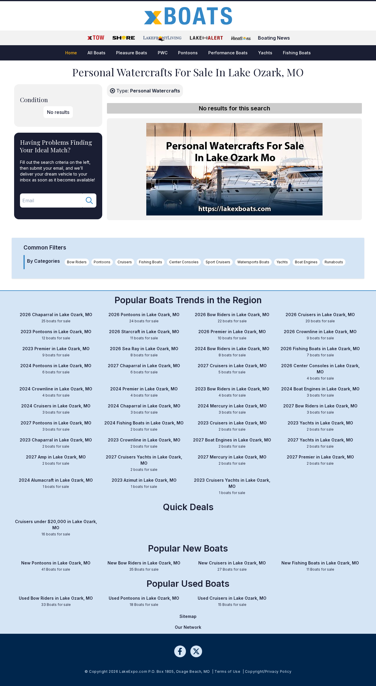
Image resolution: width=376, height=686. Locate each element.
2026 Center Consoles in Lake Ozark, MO (320, 371)
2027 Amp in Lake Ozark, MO (56, 460)
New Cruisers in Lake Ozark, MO (232, 566)
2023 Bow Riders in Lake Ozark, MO (232, 391)
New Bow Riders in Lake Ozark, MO (144, 566)
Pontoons (102, 262)
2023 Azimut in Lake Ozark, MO (144, 483)
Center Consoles (184, 262)
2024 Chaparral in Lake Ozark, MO (144, 408)
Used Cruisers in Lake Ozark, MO (232, 601)
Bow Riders (77, 262)
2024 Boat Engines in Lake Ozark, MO (320, 391)
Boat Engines (306, 262)
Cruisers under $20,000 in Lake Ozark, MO (56, 527)
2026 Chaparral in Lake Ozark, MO (56, 317)
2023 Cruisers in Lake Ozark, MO (232, 426)
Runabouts (334, 262)
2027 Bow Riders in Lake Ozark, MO (320, 408)
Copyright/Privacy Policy (268, 671)
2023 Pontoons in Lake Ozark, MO (56, 334)
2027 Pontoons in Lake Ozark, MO (56, 426)
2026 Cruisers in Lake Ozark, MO (320, 317)
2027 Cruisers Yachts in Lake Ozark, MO (144, 463)
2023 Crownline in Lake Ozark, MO (144, 443)
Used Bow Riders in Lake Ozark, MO (56, 601)
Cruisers (125, 262)
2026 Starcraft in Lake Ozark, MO (144, 334)
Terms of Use (227, 671)
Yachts (282, 262)
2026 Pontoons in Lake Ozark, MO (143, 317)
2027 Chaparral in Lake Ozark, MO (144, 368)
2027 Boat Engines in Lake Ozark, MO (232, 443)
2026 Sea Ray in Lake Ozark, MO (144, 351)
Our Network (188, 627)
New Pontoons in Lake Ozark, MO (55, 566)
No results (58, 112)
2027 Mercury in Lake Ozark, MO (232, 460)
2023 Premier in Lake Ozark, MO (56, 351)
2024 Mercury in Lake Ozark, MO (232, 408)
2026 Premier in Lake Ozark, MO (232, 334)
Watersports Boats (253, 262)
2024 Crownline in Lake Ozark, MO (55, 391)
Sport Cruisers (218, 262)
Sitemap (188, 616)
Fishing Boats (150, 262)
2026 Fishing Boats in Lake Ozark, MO (320, 351)
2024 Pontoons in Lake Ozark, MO (55, 368)
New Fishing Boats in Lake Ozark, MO (320, 566)
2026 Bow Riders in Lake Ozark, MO (232, 317)
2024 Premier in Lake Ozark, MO (144, 391)
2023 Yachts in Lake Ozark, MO (320, 426)
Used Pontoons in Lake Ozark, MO (144, 601)
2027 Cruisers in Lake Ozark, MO (232, 368)
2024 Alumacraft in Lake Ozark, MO (56, 483)
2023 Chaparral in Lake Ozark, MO (56, 443)
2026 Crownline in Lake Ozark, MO (320, 334)
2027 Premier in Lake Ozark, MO (320, 460)
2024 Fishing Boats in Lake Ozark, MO (144, 426)
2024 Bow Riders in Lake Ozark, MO (232, 351)
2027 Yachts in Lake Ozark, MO (320, 443)
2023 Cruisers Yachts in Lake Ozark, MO (232, 486)
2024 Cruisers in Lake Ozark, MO (55, 408)
